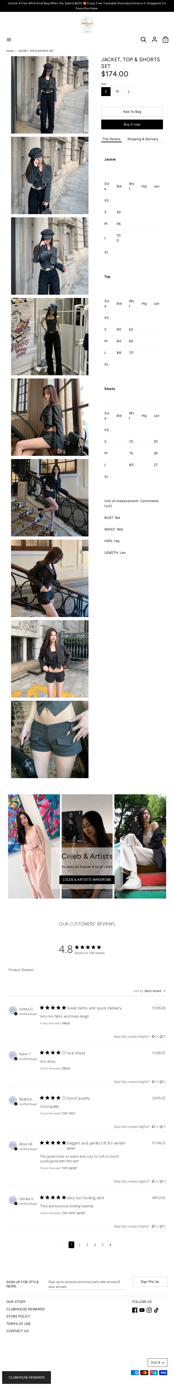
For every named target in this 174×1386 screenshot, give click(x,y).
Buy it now (132, 124)
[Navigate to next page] (110, 1244)
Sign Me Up (150, 1282)
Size (104, 83)
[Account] (154, 38)
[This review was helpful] (153, 1036)
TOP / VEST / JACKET (74, 1213)
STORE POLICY (18, 1316)
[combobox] (149, 991)
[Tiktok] (156, 1310)
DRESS (66, 1023)
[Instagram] (149, 1310)
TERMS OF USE (18, 1324)
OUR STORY (16, 1302)
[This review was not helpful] (161, 1036)
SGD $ (155, 1362)
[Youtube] (142, 1310)
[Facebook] (134, 1310)
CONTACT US (17, 1331)
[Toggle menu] (9, 39)
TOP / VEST (68, 1113)
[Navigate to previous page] (63, 1244)
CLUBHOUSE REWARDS (25, 1309)
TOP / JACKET (69, 1168)
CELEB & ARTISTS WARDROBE (87, 880)
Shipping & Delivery (143, 139)
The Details (111, 139)
